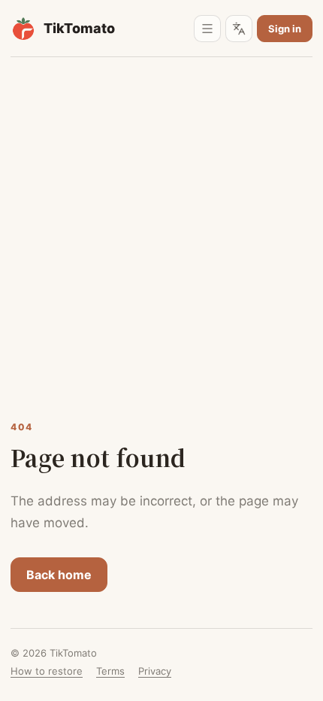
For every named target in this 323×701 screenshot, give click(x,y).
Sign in (284, 29)
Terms (110, 671)
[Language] (238, 28)
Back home (59, 574)
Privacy (154, 671)
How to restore (47, 671)
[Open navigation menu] (207, 28)
